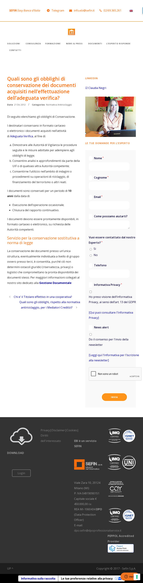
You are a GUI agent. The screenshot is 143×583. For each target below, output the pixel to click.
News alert (99, 327)
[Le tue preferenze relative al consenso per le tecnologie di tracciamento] (137, 577)
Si (95, 249)
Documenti (95, 43)
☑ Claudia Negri (95, 88)
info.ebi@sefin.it (84, 10)
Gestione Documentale (55, 283)
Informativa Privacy (105, 285)
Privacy (45, 430)
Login (21, 473)
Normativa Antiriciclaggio (59, 104)
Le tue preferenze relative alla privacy (87, 578)
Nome (96, 158)
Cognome (98, 177)
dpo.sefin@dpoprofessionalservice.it (97, 530)
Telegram (57, 10)
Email (95, 197)
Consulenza (33, 43)
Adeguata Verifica (21, 136)
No (96, 255)
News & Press (74, 43)
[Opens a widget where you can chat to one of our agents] (130, 577)
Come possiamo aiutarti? (108, 216)
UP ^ (10, 568)
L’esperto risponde (118, 43)
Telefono (98, 265)
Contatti (15, 50)
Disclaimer (58, 430)
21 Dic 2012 (20, 104)
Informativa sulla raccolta (38, 578)
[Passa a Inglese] (131, 10)
